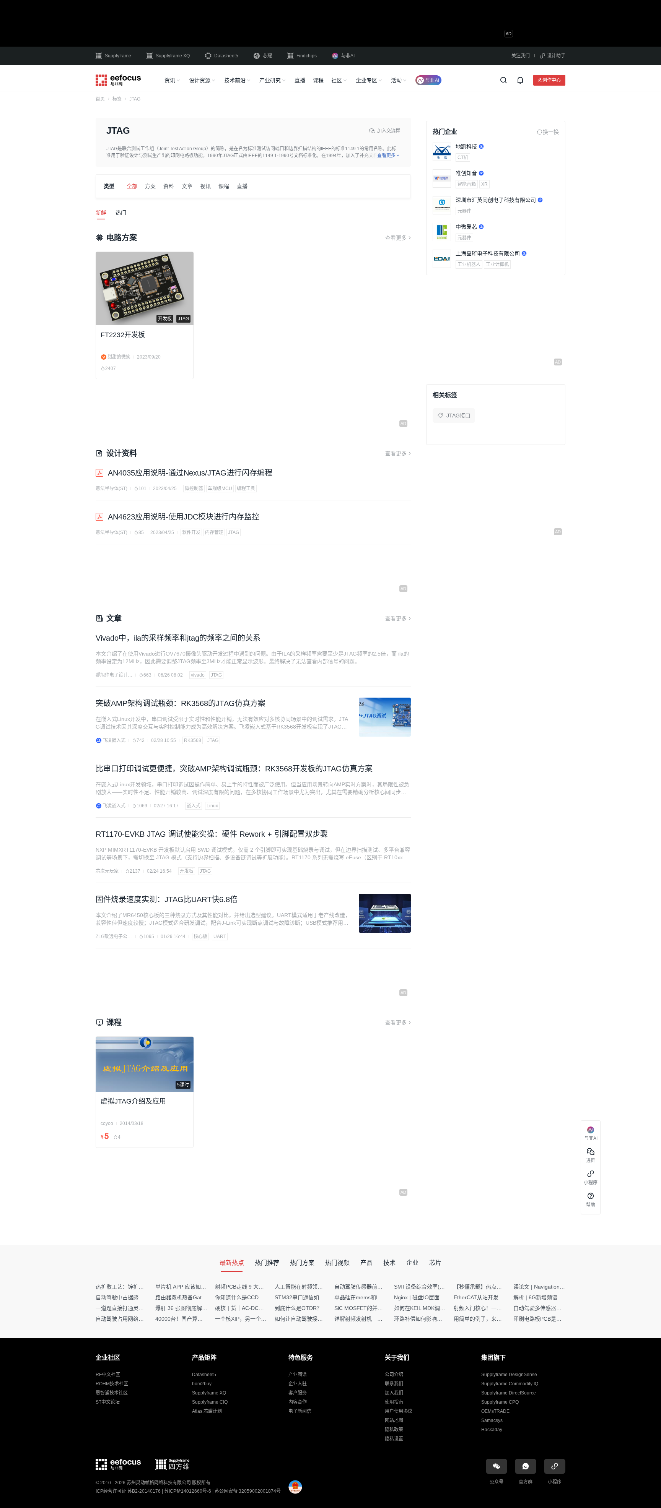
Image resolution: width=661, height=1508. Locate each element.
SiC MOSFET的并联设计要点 (369, 1308)
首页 (100, 99)
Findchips (306, 55)
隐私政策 (394, 1429)
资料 (168, 186)
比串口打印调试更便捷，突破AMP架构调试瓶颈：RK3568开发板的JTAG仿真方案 (234, 769)
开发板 (187, 871)
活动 (396, 80)
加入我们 (394, 1393)
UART (219, 936)
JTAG (233, 532)
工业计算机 (497, 264)
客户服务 (297, 1393)
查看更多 (396, 238)
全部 (132, 186)
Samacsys (492, 1420)
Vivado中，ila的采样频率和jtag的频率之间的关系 (178, 638)
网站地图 (394, 1420)
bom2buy (202, 1383)
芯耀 (267, 55)
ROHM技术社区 (112, 1383)
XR (484, 184)
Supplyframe (118, 55)
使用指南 (394, 1402)
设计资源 (199, 80)
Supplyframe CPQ (500, 1402)
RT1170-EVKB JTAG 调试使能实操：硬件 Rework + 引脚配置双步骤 (212, 834)
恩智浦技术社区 (112, 1393)
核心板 (200, 936)
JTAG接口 (458, 415)
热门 (121, 212)
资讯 (169, 80)
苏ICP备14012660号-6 (187, 1491)
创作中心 (551, 80)
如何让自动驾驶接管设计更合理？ (315, 1319)
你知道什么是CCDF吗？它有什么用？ (260, 1297)
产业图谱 (297, 1374)
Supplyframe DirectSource (508, 1393)
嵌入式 (193, 805)
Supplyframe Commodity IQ (509, 1383)
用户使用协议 (398, 1411)
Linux (212, 805)
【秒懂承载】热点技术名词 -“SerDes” (498, 1287)
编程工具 (246, 488)
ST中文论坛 (108, 1402)
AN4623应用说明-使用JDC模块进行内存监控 (183, 517)
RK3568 (192, 740)
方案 (150, 186)
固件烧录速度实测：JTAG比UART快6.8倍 (167, 899)
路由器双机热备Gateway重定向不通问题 (203, 1297)
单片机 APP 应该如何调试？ (188, 1287)
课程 (318, 80)
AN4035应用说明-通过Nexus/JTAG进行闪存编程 (190, 473)
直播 (300, 80)
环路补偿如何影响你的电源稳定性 (434, 1319)
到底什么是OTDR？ (298, 1308)
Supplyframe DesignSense (509, 1374)
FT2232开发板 (123, 335)
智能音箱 (466, 184)
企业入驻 (297, 1383)
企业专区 (366, 80)
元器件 (464, 211)
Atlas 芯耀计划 (207, 1411)
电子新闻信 (299, 1411)
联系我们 (394, 1383)
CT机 (462, 157)
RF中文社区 (108, 1374)
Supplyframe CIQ (210, 1402)
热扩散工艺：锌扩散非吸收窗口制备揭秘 (144, 1287)
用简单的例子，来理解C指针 (488, 1319)
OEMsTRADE (495, 1411)
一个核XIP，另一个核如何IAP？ (253, 1319)
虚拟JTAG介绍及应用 (133, 1101)
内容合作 (297, 1402)
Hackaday (491, 1429)
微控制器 (194, 488)
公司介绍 (394, 1374)
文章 (187, 186)
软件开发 (191, 532)
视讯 (205, 186)
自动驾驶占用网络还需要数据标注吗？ (141, 1319)
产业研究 (270, 80)
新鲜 (101, 212)
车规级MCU (220, 488)
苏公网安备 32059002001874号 (248, 1491)
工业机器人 (468, 264)
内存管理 (214, 532)
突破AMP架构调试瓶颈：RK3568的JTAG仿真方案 (180, 703)
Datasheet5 (226, 55)
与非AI (348, 55)
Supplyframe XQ (173, 55)
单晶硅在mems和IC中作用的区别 (374, 1297)
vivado (198, 675)
